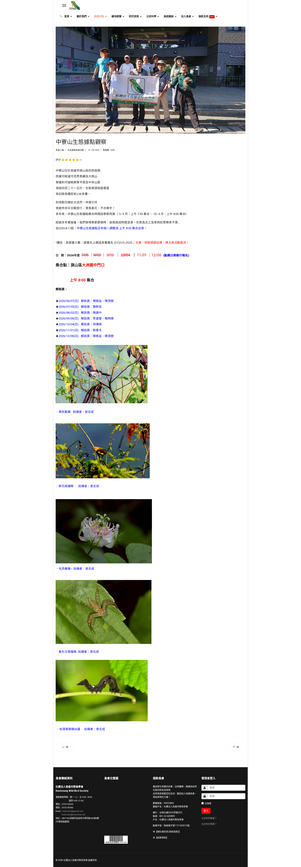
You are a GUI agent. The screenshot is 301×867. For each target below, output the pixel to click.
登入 (206, 810)
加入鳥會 (186, 16)
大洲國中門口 (94, 265)
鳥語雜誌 (169, 16)
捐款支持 (206, 16)
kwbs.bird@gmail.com (73, 811)
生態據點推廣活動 (76, 150)
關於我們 (82, 16)
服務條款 (161, 837)
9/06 (110, 255)
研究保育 (134, 16)
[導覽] (64, 5)
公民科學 (151, 16)
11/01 (141, 255)
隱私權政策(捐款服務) (168, 831)
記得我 (208, 803)
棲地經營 (116, 16)
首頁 (66, 16)
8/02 (97, 255)
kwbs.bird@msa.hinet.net (73, 814)
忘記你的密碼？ (209, 824)
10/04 (125, 255)
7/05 (85, 255)
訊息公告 (99, 16)
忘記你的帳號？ (209, 818)
